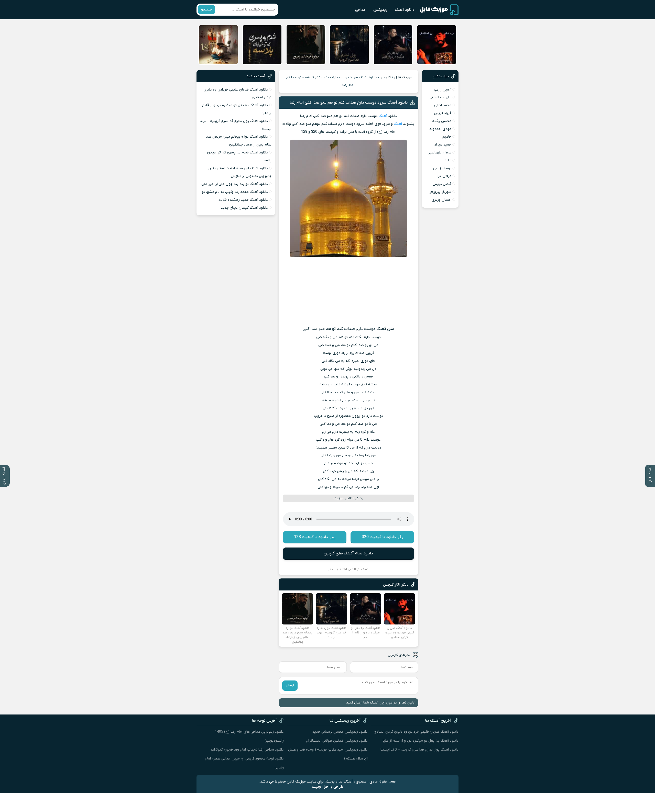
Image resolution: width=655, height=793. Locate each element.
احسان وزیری (441, 199)
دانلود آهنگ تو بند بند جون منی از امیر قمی (234, 184)
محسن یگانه (441, 121)
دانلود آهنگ (404, 9)
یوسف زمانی (442, 168)
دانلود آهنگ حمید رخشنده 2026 (243, 199)
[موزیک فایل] (439, 9)
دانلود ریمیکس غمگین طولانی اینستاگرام (337, 740)
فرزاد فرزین (442, 113)
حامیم (446, 136)
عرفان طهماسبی (439, 152)
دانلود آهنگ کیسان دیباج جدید (244, 207)
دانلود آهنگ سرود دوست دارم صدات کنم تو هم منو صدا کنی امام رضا (349, 102)
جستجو (206, 9)
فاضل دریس (441, 184)
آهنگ (383, 116)
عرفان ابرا (444, 176)
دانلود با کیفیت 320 (379, 537)
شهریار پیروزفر (440, 191)
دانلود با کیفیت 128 (311, 537)
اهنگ (398, 123)
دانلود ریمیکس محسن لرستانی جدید (340, 731)
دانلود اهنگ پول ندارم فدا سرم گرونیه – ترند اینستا (419, 749)
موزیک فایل (403, 77)
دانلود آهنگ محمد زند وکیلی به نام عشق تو (235, 191)
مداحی (360, 9)
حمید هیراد (442, 144)
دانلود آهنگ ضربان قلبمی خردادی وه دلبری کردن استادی (416, 731)
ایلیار (447, 160)
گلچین (386, 77)
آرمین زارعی (442, 89)
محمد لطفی (442, 105)
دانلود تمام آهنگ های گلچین (348, 553)
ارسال (290, 685)
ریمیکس (380, 9)
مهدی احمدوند (440, 129)
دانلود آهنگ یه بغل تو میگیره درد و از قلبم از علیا (420, 740)
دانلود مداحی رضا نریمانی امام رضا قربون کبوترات (247, 749)
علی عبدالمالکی (440, 97)
